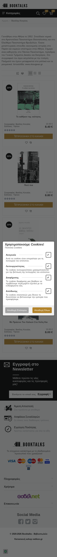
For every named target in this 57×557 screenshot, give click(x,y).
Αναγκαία (11, 255)
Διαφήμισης (12, 277)
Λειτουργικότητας (15, 266)
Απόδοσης (11, 291)
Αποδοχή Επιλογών (17, 310)
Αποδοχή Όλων (42, 310)
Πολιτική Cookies (13, 247)
